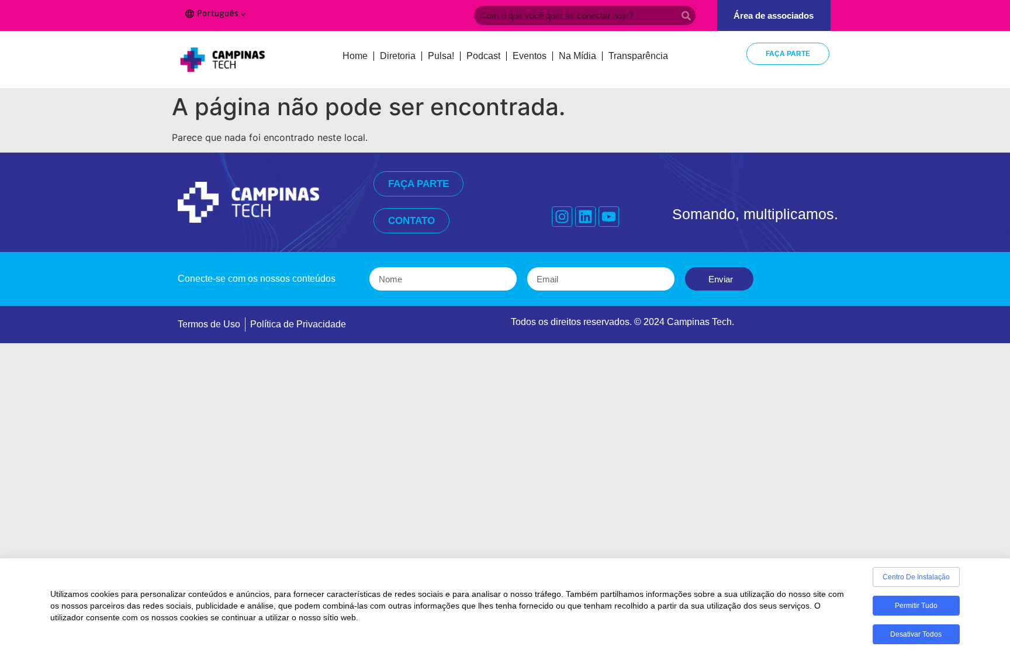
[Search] (686, 15)
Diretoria (398, 56)
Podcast (483, 56)
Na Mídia (577, 56)
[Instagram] (562, 216)
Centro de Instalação (916, 577)
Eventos (529, 56)
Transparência (638, 56)
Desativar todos (916, 634)
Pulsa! (441, 56)
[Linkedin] (585, 216)
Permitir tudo (916, 606)
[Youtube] (609, 216)
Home (355, 56)
